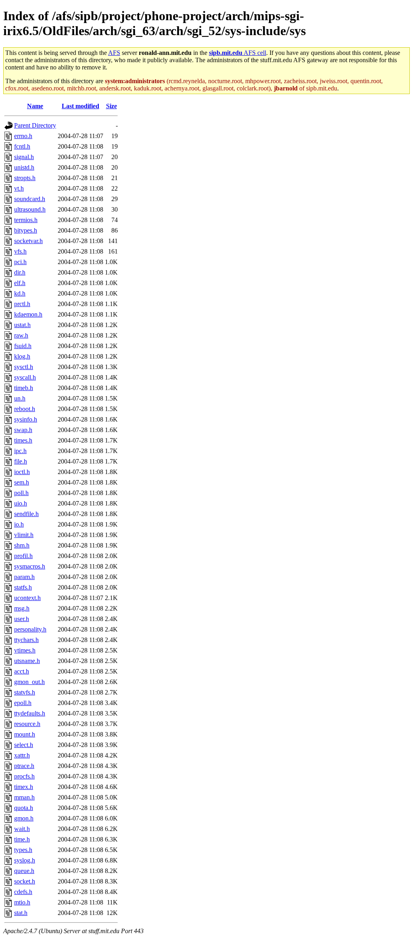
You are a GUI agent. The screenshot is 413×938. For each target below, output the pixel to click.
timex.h (23, 786)
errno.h (23, 135)
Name (35, 106)
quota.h (23, 807)
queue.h (24, 870)
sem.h (21, 482)
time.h (22, 839)
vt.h (19, 188)
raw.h (21, 335)
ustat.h (22, 324)
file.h (20, 461)
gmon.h (23, 818)
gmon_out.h (29, 681)
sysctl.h (23, 366)
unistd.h (24, 167)
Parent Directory (35, 125)
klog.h (22, 356)
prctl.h (22, 303)
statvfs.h (24, 692)
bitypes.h (25, 230)
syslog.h (24, 860)
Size (111, 106)
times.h (23, 440)
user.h (21, 618)
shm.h (21, 545)
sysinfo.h (25, 419)
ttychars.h (26, 639)
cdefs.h (23, 891)
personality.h (30, 629)
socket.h (24, 881)
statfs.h (23, 587)
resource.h (27, 723)
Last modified (80, 106)
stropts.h (24, 177)
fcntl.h (22, 146)
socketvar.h (28, 240)
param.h (24, 576)
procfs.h (24, 776)
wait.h (22, 828)
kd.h (19, 293)
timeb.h (23, 387)
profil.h (23, 555)
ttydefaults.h (29, 713)
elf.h (19, 282)
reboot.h (24, 408)
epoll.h (22, 702)
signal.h (24, 156)
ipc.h (20, 450)
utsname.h (27, 660)
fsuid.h (22, 345)
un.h (19, 398)
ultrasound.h (30, 209)
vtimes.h (24, 650)
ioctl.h (22, 471)
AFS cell (237, 52)
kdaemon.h (28, 314)
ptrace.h (24, 765)
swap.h (23, 429)
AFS (114, 52)
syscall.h (25, 377)
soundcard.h (29, 198)
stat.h (20, 912)
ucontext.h (27, 597)
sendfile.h (26, 513)
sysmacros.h (29, 566)
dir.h (19, 272)
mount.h (24, 734)
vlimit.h (23, 534)
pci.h (20, 261)
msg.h (21, 608)
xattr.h (22, 755)
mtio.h (22, 902)
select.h (23, 744)
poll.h (21, 492)
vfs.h (20, 251)
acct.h (21, 671)
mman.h (24, 797)
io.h (19, 524)
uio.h (20, 503)
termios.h (26, 219)
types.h (23, 849)
